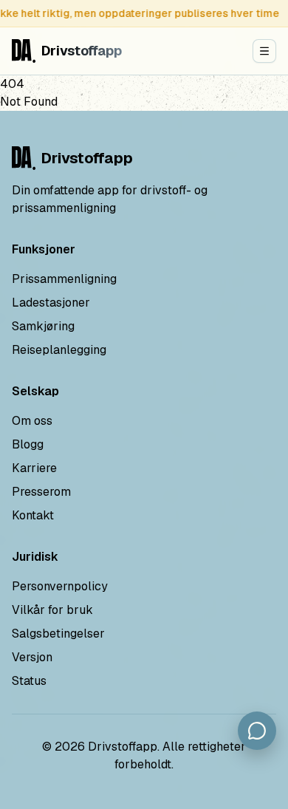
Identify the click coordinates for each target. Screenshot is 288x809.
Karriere (34, 468)
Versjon (32, 657)
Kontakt (33, 515)
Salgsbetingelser (58, 633)
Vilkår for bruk (52, 610)
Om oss (32, 421)
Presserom (41, 491)
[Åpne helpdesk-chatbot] (257, 730)
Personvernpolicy (60, 586)
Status (29, 681)
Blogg (28, 444)
